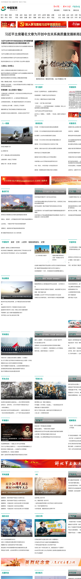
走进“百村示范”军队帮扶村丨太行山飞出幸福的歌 (14, 271)
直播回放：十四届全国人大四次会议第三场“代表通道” (15, 508)
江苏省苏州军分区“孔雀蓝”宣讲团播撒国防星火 (47, 542)
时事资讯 (72, 123)
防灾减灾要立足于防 (40, 360)
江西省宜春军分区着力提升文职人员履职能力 (46, 539)
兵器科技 (5, 573)
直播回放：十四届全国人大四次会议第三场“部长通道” (15, 503)
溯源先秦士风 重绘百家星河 (42, 407)
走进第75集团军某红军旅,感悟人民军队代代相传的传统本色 (50, 265)
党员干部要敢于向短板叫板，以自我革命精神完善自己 (15, 366)
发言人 (44, 17)
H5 (36, 474)
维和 (63, 15)
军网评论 (39, 334)
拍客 (39, 17)
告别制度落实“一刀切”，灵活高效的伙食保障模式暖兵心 (49, 271)
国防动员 (5, 516)
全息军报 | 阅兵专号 (40, 498)
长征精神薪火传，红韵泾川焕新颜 (10, 452)
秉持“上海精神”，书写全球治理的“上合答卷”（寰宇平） (49, 357)
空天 (72, 17)
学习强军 (39, 87)
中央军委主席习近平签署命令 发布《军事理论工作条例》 (50, 209)
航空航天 (39, 573)
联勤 (48, 15)
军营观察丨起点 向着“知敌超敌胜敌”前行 (11, 312)
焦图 (10, 15)
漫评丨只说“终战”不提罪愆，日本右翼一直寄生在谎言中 (49, 352)
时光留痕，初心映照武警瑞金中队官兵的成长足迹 (48, 454)
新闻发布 (39, 123)
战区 (21, 15)
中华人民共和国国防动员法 (8, 539)
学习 (2, 15)
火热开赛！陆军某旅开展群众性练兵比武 (45, 452)
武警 (52, 15)
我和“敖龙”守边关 (72, 297)
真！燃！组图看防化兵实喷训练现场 (44, 438)
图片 (30, 17)
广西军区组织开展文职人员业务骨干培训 (45, 545)
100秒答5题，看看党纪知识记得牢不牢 (45, 508)
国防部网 (56, 10)
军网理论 (5, 334)
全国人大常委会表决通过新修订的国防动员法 (13, 542)
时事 (10, 17)
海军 (34, 15)
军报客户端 (66, 10)
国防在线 (76, 10)
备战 (25, 15)
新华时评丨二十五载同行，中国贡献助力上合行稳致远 (49, 366)
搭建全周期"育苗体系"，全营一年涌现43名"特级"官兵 (58, 258)
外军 (76, 17)
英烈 (48, 17)
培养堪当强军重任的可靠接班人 (10, 352)
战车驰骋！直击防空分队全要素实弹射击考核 (13, 209)
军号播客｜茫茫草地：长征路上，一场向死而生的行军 (49, 405)
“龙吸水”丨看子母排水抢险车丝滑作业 (11, 141)
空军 (39, 15)
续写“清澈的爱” (72, 295)
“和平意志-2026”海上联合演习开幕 (10, 315)
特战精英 (5, 278)
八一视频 (5, 123)
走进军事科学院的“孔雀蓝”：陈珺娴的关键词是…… (48, 534)
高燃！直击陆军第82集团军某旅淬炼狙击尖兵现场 (14, 454)
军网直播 (5, 474)
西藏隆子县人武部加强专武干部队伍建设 (11, 545)
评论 (6, 17)
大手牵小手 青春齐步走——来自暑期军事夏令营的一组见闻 (17, 535)
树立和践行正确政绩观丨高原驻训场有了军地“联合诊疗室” (16, 268)
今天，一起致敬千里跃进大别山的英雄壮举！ (13, 397)
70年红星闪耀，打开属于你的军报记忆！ (46, 492)
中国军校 (72, 242)
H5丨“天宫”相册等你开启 (41, 506)
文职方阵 (39, 516)
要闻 (6, 15)
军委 (16, 15)
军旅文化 (39, 378)
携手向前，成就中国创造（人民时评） (45, 368)
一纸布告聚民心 (5, 407)
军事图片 (5, 420)
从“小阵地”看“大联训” (41, 255)
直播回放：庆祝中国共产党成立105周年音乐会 (13, 500)
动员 (72, 15)
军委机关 (39, 191)
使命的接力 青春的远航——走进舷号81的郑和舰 (13, 449)
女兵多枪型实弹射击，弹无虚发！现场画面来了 (47, 296)
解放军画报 (67, 7)
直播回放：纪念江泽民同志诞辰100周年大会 (13, 492)
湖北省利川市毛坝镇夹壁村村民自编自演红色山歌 (14, 547)
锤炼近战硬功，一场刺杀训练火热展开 (45, 446)
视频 (21, 17)
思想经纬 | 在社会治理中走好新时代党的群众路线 (47, 363)
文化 (59, 17)
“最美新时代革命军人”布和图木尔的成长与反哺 (13, 307)
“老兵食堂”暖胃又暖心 (74, 483)
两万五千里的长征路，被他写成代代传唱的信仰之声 (48, 410)
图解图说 (72, 420)
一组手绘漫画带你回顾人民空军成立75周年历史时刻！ (49, 503)
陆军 (30, 15)
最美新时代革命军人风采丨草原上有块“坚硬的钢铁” (14, 310)
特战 (52, 17)
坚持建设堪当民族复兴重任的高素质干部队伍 (13, 368)
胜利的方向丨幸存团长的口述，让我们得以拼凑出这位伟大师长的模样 (16, 439)
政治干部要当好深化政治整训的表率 (10, 371)
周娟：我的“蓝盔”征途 (40, 310)
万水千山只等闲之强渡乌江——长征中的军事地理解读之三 (16, 446)
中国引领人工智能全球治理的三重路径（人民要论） (14, 357)
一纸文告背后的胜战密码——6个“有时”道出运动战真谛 (15, 413)
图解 (34, 17)
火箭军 (44, 15)
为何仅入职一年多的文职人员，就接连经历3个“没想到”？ (50, 547)
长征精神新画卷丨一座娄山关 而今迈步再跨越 (13, 444)
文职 (76, 15)
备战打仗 (5, 191)
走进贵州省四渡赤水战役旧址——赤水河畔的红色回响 (15, 402)
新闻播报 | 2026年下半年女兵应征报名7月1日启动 (48, 312)
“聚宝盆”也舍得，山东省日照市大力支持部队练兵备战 (15, 550)
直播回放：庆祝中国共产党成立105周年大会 (12, 498)
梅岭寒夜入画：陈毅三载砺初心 (43, 402)
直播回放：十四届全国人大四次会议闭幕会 (12, 506)
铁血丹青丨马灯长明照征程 (42, 397)
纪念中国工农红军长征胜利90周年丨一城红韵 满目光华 (15, 410)
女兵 (59, 15)
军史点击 (5, 378)
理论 (2, 17)
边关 (67, 15)
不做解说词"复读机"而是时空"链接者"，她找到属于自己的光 (50, 307)
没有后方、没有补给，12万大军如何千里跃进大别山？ (15, 405)
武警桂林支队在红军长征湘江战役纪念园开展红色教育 (49, 449)
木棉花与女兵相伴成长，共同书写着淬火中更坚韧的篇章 (49, 315)
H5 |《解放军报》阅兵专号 (42, 500)
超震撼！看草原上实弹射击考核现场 (10, 265)
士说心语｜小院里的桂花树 (42, 413)
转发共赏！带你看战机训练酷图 (43, 444)
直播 (25, 17)
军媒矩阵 (72, 87)
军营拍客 (39, 420)
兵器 (67, 17)
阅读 (63, 17)
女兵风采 (39, 278)
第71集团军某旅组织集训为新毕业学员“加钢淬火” (47, 268)
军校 (16, 17)
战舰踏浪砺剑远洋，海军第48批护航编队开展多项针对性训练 (16, 297)
